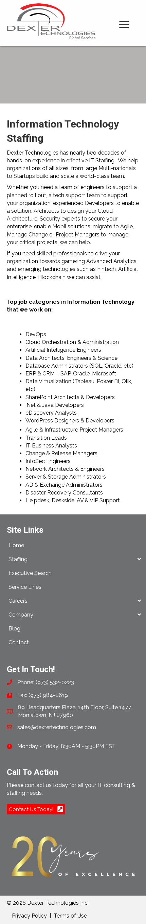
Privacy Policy (29, 916)
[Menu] (124, 24)
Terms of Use (70, 916)
